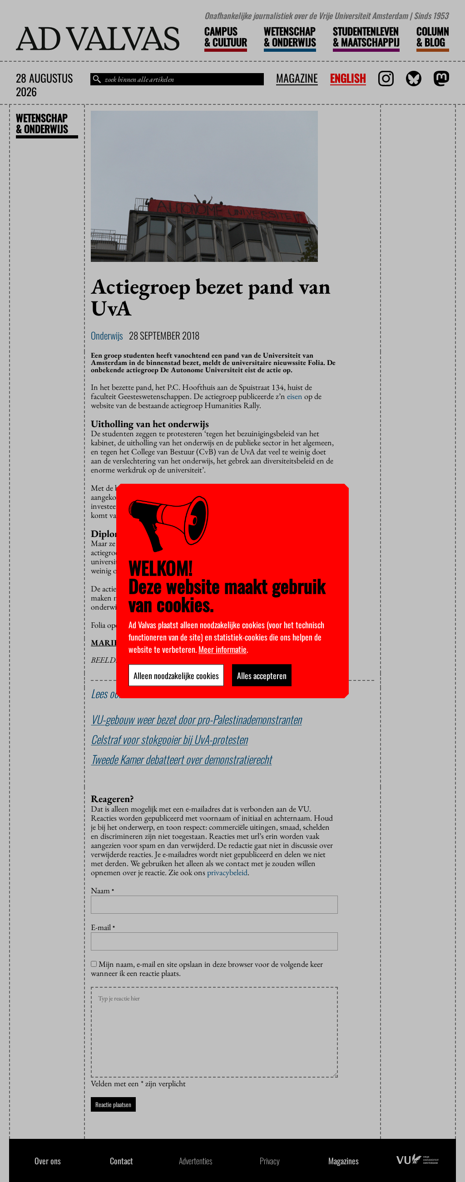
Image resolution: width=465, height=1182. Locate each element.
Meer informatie (222, 649)
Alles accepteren (262, 675)
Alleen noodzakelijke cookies (176, 675)
